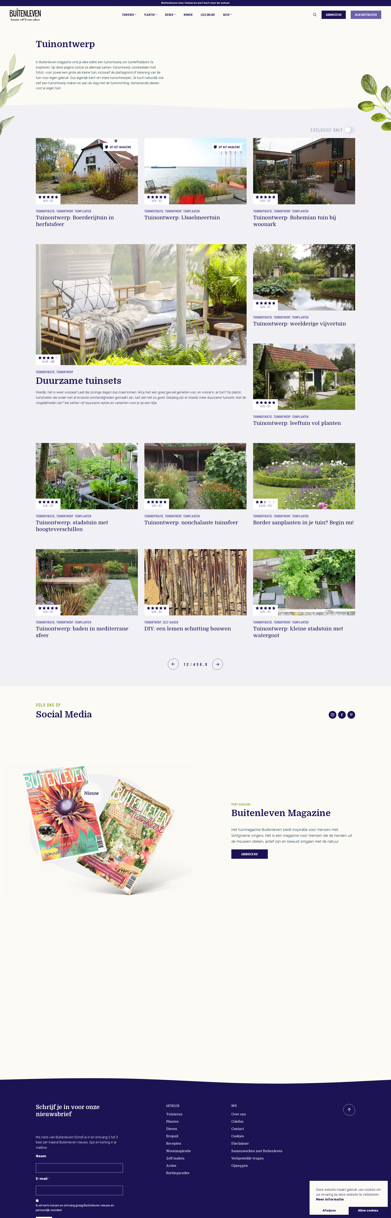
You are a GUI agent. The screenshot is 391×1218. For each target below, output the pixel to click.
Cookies (237, 1136)
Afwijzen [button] (329, 1210)
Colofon (237, 1121)
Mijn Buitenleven (366, 14)
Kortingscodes (177, 1173)
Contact (237, 1129)
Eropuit (172, 1136)
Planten (172, 1121)
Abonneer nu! (249, 854)
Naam (41, 1156)
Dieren (171, 1129)
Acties (171, 1166)
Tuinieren (174, 1114)
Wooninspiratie (178, 1151)
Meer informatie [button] (330, 1199)
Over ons (238, 1114)
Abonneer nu (334, 14)
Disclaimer (240, 1143)
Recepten (173, 1143)
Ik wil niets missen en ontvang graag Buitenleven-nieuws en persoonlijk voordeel (75, 1208)
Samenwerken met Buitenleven (256, 1151)
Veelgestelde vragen (247, 1158)
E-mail (41, 1179)
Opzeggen (239, 1166)
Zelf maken (175, 1158)
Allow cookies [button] (368, 1210)
